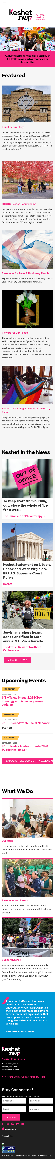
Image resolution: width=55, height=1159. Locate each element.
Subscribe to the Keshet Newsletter (27, 576)
